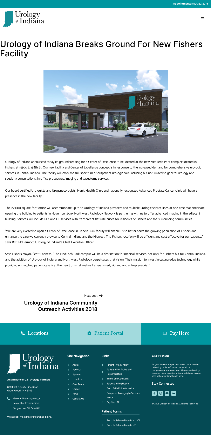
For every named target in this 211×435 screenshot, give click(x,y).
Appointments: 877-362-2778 (190, 3)
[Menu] (202, 18)
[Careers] (73, 389)
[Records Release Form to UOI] (119, 425)
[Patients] (74, 370)
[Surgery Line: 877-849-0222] (24, 408)
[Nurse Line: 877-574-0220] (23, 403)
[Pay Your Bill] (111, 402)
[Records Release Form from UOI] (121, 420)
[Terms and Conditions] (115, 379)
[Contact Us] (75, 399)
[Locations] (74, 379)
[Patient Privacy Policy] (115, 365)
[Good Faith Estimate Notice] (118, 388)
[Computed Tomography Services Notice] (123, 395)
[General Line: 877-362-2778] (23, 399)
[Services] (74, 375)
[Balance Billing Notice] (115, 384)
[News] (72, 394)
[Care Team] (75, 384)
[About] (73, 365)
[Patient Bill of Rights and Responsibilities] (123, 372)
